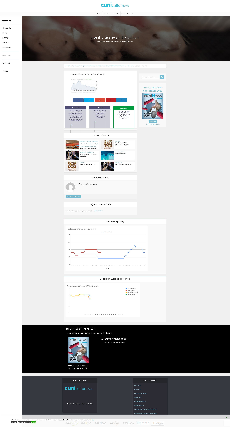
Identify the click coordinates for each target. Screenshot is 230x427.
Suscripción (153, 121)
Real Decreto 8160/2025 (123, 164)
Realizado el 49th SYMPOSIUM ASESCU (122, 144)
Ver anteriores (154, 124)
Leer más (91, 420)
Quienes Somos (139, 405)
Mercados (115, 14)
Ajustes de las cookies (24, 422)
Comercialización (120, 152)
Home (99, 14)
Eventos (89, 141)
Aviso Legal (137, 397)
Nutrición (88, 144)
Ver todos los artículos (73, 196)
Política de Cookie (140, 401)
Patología (95, 144)
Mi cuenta (125, 14)
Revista (5, 71)
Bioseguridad (7, 28)
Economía (6, 63)
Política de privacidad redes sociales (145, 413)
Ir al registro (98, 211)
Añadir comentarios (112, 42)
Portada (68, 66)
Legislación (90, 152)
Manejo (83, 144)
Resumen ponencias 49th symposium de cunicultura (81, 149)
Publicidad (137, 389)
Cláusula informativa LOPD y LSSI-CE (145, 409)
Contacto (137, 385)
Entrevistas (6, 55)
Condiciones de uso (140, 393)
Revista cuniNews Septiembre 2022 (153, 89)
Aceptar (33, 422)
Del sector (83, 152)
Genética (95, 141)
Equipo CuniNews (127, 42)
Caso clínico (7, 47)
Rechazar (14, 422)
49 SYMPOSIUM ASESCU (87, 164)
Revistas (106, 14)
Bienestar (83, 141)
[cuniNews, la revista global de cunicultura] (115, 5)
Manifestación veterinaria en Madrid (88, 155)
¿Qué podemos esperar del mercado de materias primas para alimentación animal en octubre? (102, 66)
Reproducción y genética (88, 146)
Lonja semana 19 (120, 154)
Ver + (147, 124)
